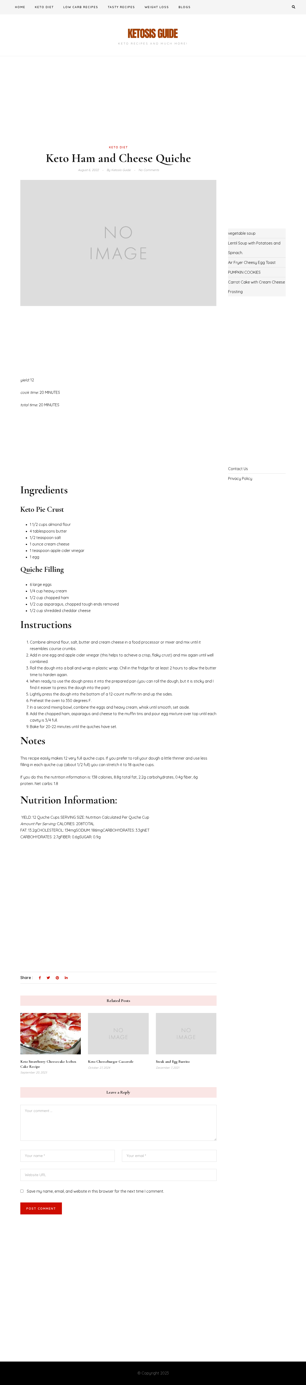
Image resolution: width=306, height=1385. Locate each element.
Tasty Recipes (121, 7)
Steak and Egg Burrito (173, 1061)
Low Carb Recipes (80, 7)
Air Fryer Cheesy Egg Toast (252, 262)
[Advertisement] (118, 108)
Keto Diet (44, 7)
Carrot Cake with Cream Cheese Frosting (256, 287)
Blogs (185, 7)
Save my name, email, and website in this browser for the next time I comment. (95, 1191)
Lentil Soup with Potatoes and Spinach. (254, 248)
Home (20, 7)
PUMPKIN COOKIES (244, 272)
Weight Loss (157, 7)
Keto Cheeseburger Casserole (110, 1061)
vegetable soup (242, 233)
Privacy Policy (240, 478)
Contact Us (238, 468)
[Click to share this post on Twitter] (48, 978)
